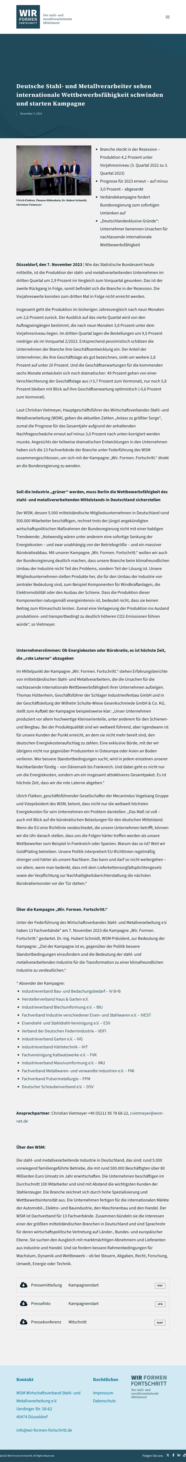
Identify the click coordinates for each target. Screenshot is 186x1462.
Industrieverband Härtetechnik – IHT (55, 1047)
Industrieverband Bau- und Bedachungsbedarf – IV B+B (71, 991)
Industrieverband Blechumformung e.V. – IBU (62, 1007)
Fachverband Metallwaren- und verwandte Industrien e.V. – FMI (78, 1071)
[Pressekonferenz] (93, 1322)
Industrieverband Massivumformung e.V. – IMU (63, 1063)
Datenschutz (104, 1401)
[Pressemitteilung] (93, 1285)
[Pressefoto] (93, 1303)
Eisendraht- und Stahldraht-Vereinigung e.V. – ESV (66, 1023)
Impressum (103, 1393)
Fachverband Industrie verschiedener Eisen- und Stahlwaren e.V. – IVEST (86, 1015)
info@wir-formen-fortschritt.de (44, 1430)
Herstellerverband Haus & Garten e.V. (55, 999)
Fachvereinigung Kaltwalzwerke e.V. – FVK (59, 1055)
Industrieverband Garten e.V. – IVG (52, 1039)
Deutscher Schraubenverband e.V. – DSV (58, 1087)
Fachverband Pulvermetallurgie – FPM (56, 1079)
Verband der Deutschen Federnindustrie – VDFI (64, 1031)
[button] (168, 17)
